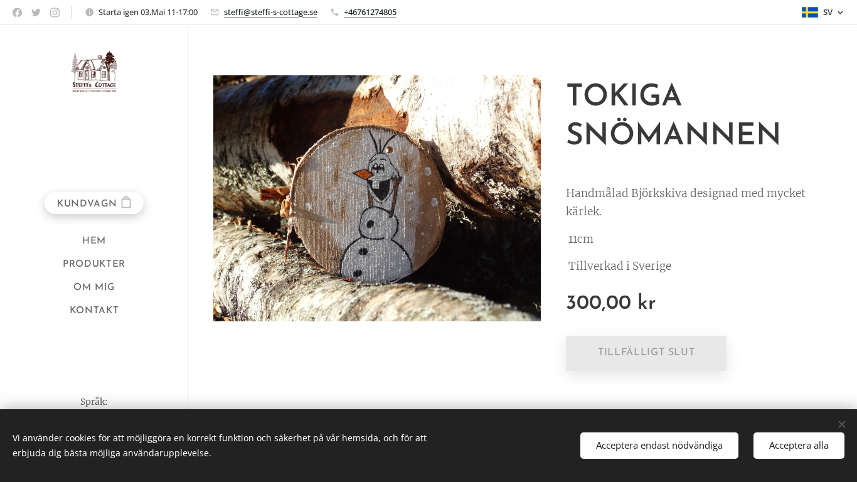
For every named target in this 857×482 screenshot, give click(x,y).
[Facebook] (17, 12)
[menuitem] (94, 241)
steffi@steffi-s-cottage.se (270, 12)
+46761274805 (370, 12)
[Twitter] (36, 12)
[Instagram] (55, 12)
